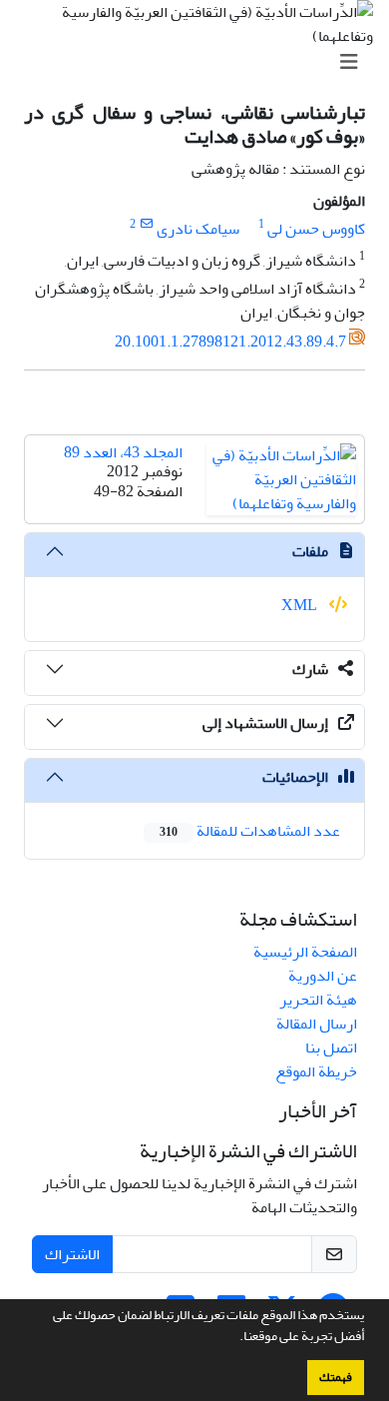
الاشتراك (72, 1254)
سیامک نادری (198, 229)
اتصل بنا (331, 1047)
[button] (234, 1338)
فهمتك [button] (335, 1377)
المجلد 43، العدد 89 (123, 452)
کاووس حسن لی (316, 229)
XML (300, 605)
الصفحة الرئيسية (305, 952)
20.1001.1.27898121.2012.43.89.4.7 (230, 341)
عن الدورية (322, 976)
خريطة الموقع (316, 1071)
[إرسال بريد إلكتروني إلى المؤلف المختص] (146, 224)
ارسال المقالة (316, 1024)
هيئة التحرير (318, 1000)
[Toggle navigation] (200, 62)
